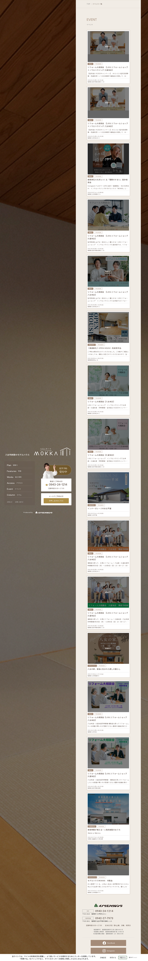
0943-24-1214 (58, 484)
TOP (88, 4)
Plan (12, 465)
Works (14, 477)
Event (14, 489)
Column (14, 495)
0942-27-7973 (104, 918)
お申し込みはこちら (56, 501)
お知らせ (9, 502)
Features (14, 471)
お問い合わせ (19, 502)
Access (15, 483)
